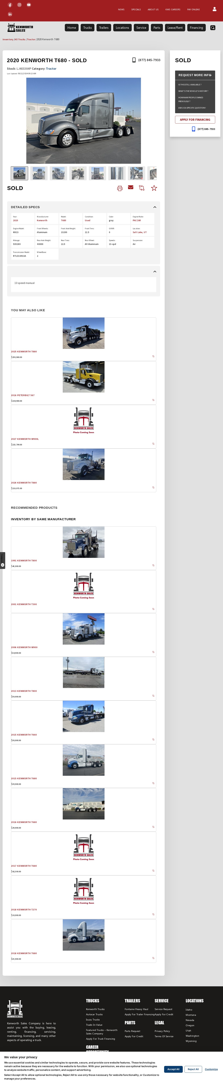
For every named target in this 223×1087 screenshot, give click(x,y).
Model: (63, 216)
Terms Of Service (164, 1036)
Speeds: (112, 240)
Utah (188, 1030)
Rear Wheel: (89, 240)
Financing (196, 27)
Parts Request (132, 1031)
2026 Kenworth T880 (24, 483)
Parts (156, 27)
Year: (15, 216)
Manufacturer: (43, 216)
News (121, 9)
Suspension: (138, 240)
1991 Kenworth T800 (24, 560)
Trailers (104, 27)
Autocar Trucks (94, 1014)
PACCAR (137, 220)
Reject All (193, 1069)
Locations (122, 27)
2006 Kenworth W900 (24, 647)
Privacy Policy (162, 1031)
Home (71, 27)
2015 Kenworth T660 (24, 735)
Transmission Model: (21, 252)
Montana (191, 1014)
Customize (211, 1069)
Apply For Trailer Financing (140, 1014)
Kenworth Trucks (95, 1009)
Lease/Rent (175, 27)
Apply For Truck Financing (100, 1038)
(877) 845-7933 (149, 60)
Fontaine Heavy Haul (136, 1009)
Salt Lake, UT (140, 232)
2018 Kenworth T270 (24, 909)
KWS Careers (173, 9)
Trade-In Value (94, 1024)
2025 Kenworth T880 (24, 351)
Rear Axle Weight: (44, 240)
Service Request (163, 1009)
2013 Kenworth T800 (24, 691)
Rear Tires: (65, 240)
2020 (15, 220)
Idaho (189, 1009)
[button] (214, 9)
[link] (119, 188)
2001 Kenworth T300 (24, 604)
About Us (153, 9)
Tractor (31, 39)
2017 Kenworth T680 (24, 866)
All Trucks (20, 39)
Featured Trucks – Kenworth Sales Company (101, 1031)
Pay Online (193, 9)
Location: (136, 228)
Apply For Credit (134, 1036)
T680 (63, 220)
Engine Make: (138, 216)
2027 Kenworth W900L (25, 439)
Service (141, 27)
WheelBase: (41, 252)
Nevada (190, 1020)
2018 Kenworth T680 (24, 953)
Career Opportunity (97, 1050)
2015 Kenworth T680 (24, 778)
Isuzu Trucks (93, 1019)
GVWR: (112, 228)
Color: (111, 216)
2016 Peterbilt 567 (22, 395)
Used (87, 220)
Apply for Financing (195, 120)
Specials (136, 9)
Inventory (8, 39)
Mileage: (16, 240)
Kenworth (42, 220)
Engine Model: (18, 228)
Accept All (173, 1069)
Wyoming (191, 1041)
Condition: (89, 216)
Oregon (190, 1025)
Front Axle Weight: (68, 228)
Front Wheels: (42, 228)
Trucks (87, 27)
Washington (192, 1035)
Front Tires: (89, 228)
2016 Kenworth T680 (24, 822)
